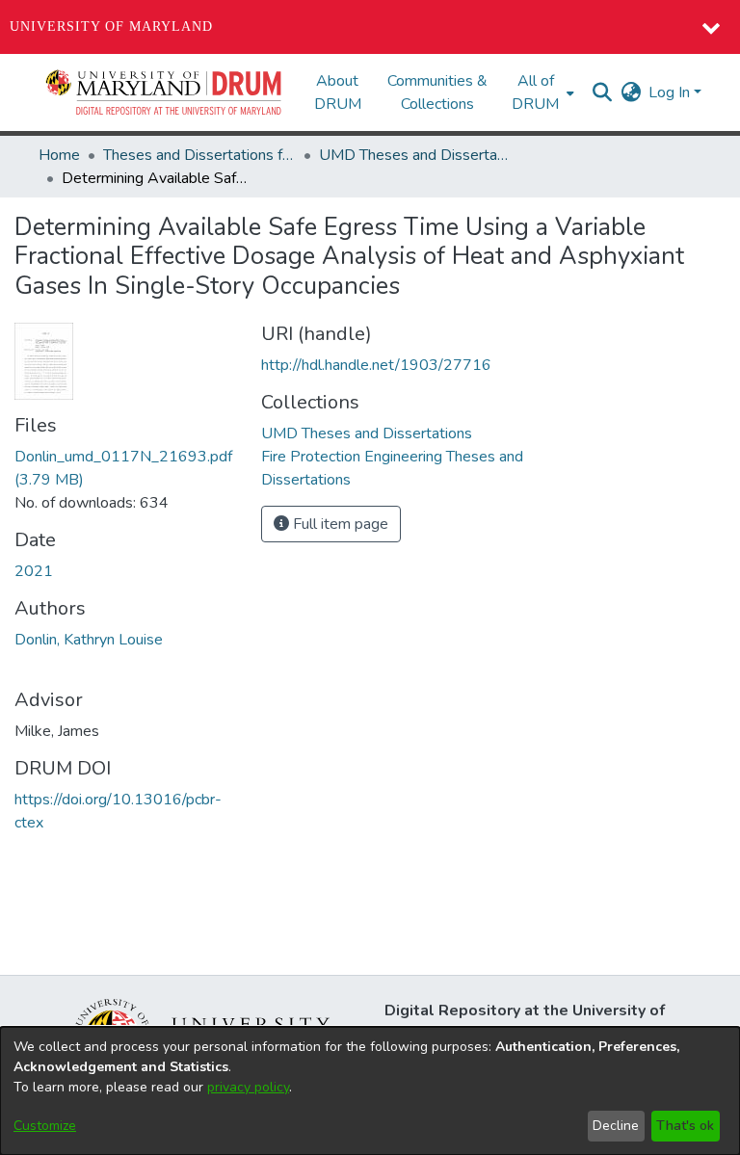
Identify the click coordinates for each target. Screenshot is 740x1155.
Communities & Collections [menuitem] (437, 92)
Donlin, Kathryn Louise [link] (88, 639)
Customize (44, 1125)
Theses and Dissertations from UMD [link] (199, 155)
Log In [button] (671, 92)
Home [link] (59, 155)
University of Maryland (111, 26)
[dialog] (370, 1091)
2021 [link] (33, 571)
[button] (165, 92)
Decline (616, 1125)
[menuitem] (541, 92)
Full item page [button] (338, 524)
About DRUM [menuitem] (337, 92)
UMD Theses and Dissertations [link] (415, 155)
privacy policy (248, 1087)
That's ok (685, 1125)
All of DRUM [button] (535, 92)
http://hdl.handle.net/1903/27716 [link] (376, 365)
